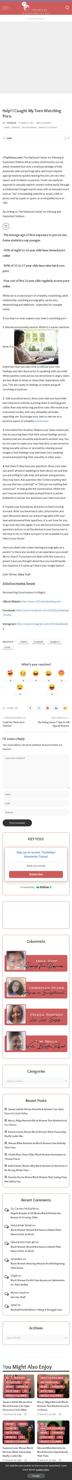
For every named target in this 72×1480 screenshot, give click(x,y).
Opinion (15, 127)
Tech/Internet (29, 127)
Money (10, 1424)
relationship (41, 421)
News (7, 127)
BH (7, 1378)
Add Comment (44, 123)
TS (25, 1391)
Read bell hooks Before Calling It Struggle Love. (36, 1309)
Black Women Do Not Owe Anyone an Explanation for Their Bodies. (38, 1282)
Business (19, 1378)
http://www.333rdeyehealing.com (41, 601)
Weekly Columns (48, 127)
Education (13, 1382)
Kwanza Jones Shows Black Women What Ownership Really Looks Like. (18, 1451)
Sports (10, 1437)
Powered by (28, 887)
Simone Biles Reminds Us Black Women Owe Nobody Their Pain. (52, 1451)
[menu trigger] (7, 8)
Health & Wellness (52, 1378)
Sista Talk (12, 1391)
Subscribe (36, 874)
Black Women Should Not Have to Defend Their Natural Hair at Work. (36, 1232)
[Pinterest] (47, 708)
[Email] (65, 708)
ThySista (11, 123)
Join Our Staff (18, 1297)
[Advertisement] (36, 57)
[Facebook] (30, 708)
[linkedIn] (56, 708)
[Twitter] (38, 708)
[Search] (67, 8)
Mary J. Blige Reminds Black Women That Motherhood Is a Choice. (53, 1405)
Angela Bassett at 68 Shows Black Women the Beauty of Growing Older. (36, 1215)
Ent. (27, 1382)
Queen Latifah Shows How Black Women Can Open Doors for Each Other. (17, 1405)
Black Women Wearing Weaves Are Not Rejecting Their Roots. (38, 1265)
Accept (36, 1475)
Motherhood (49, 1382)
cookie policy (42, 1469)
